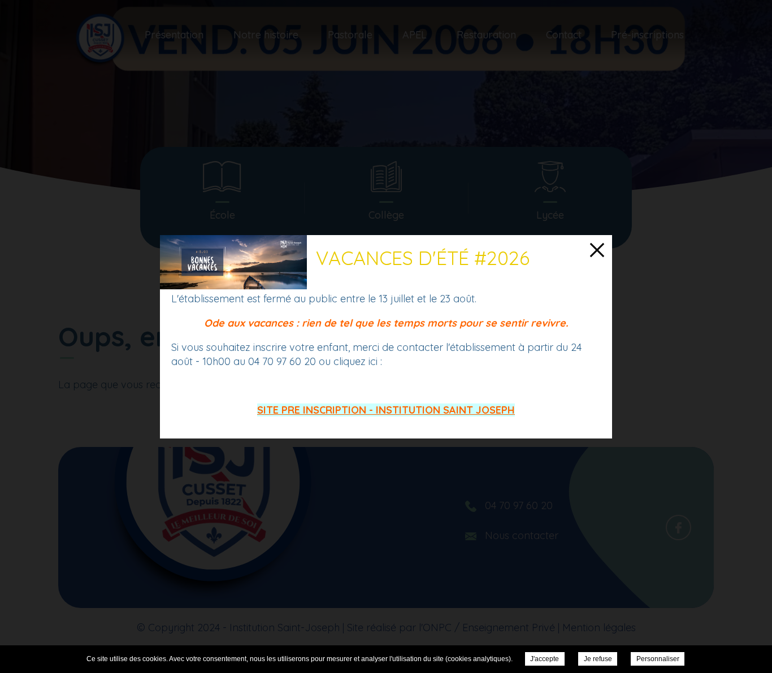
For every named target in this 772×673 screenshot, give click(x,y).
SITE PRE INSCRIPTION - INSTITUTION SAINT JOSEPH (386, 409)
